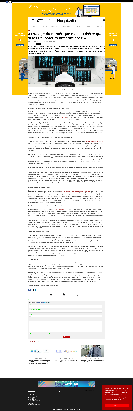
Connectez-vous (129, 1)
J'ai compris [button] (117, 405)
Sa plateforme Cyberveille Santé (94, 141)
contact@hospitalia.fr (36, 401)
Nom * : (30, 304)
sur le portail (63, 117)
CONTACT (99, 26)
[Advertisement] (66, 369)
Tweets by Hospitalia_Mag (89, 390)
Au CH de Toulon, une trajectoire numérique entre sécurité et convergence (92, 361)
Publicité (66, 409)
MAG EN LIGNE (66, 26)
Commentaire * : (32, 319)
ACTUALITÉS (44, 26)
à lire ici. (61, 285)
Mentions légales (57, 409)
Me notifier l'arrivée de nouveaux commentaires (41, 334)
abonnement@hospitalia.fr (34, 404)
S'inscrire (123, 1)
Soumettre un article (75, 409)
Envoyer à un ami (56, 295)
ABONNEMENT (77, 26)
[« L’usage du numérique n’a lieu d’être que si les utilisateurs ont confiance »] (66, 56)
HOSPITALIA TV (55, 26)
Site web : (31, 314)
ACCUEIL (33, 26)
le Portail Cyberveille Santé (60, 209)
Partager (80, 295)
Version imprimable (70, 295)
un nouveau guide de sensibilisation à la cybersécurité (76, 191)
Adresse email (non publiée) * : (35, 309)
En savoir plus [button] (109, 401)
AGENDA (89, 26)
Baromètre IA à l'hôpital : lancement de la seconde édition (66, 361)
